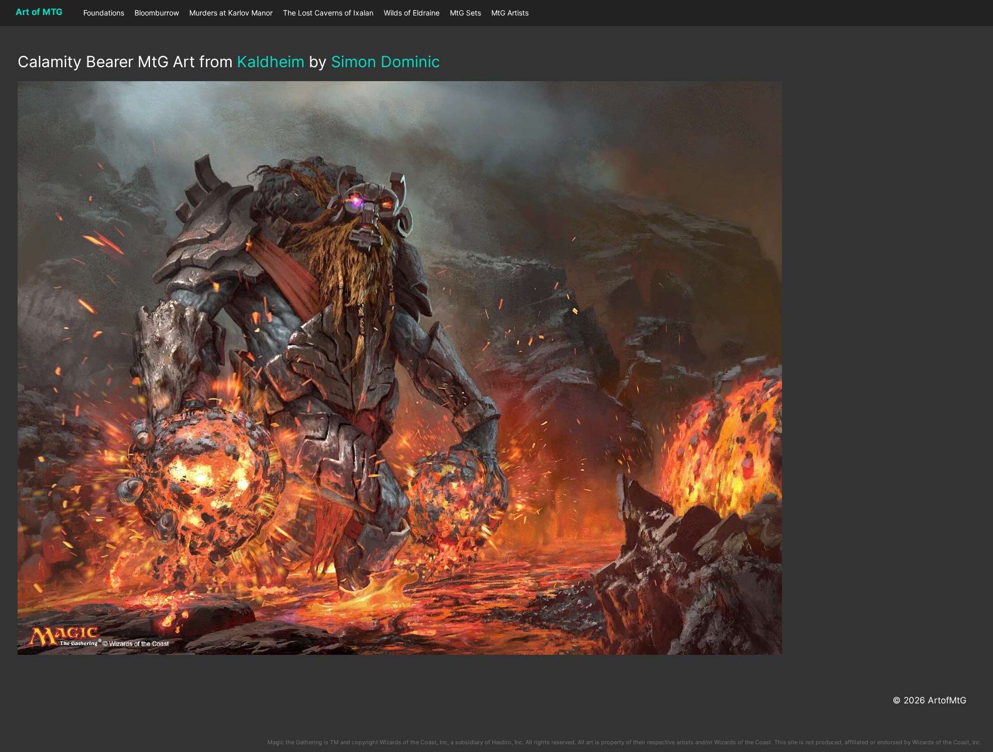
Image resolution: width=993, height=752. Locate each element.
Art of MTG (39, 12)
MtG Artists (510, 12)
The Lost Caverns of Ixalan (328, 12)
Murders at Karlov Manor (231, 12)
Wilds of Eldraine (412, 12)
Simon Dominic (385, 61)
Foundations (103, 12)
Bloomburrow (156, 12)
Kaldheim (271, 61)
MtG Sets (465, 12)
